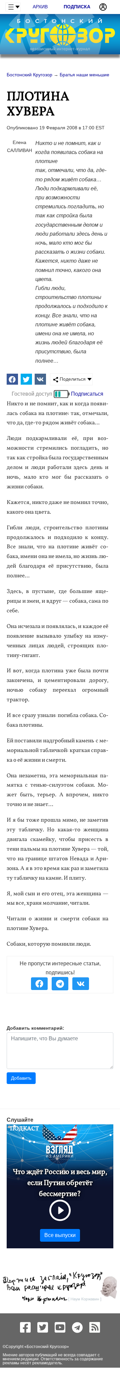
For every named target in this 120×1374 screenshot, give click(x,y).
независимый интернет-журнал (60, 49)
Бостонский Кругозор (47, 1346)
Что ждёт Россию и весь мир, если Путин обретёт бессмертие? (60, 1183)
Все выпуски (60, 1235)
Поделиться (72, 379)
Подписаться (87, 394)
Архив (40, 6)
